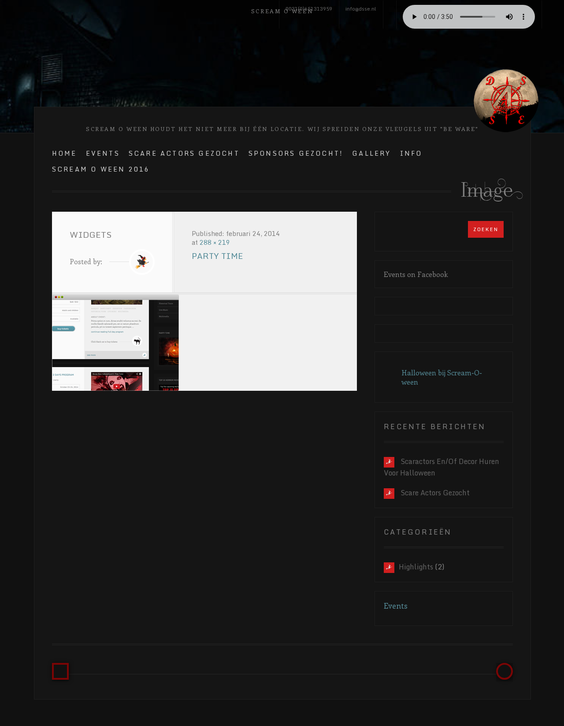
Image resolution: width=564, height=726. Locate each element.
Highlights (416, 567)
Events (103, 153)
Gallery (371, 153)
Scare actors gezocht (435, 492)
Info (411, 153)
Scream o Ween (282, 11)
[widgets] (204, 342)
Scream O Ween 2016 (101, 169)
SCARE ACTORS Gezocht (184, 153)
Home (64, 153)
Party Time (217, 255)
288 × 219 (215, 242)
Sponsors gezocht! (296, 153)
